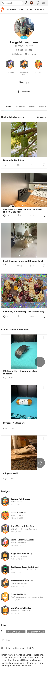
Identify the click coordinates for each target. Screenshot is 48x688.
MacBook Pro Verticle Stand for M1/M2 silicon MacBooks (23, 210)
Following (30, 54)
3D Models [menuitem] (11, 9)
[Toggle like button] (4, 164)
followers (17, 54)
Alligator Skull (10, 473)
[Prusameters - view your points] (31, 2)
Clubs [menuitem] (29, 9)
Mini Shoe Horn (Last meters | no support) (20, 372)
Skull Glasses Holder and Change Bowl (23, 261)
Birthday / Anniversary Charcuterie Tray (23, 311)
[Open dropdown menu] (44, 29)
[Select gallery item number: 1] (23, 154)
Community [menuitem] (40, 9)
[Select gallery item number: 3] (24, 255)
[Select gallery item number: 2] (25, 154)
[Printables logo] (2, 9)
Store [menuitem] (21, 9)
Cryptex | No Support (13, 423)
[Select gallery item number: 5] (28, 255)
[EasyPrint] (26, 3)
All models (41, 117)
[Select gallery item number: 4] (26, 255)
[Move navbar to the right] (45, 9)
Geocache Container (13, 160)
